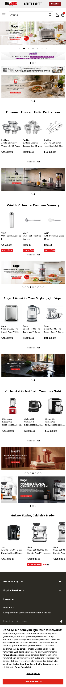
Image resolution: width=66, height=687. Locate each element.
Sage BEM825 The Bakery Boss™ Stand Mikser (53, 331)
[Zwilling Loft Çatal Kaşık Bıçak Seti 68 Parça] (54, 127)
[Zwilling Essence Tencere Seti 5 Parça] (33, 127)
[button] (19, 48)
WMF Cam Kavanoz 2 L (11, 237)
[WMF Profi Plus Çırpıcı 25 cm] (54, 220)
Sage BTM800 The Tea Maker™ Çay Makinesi (31, 331)
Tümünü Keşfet (33, 162)
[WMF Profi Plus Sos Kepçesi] (33, 220)
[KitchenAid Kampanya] (33, 365)
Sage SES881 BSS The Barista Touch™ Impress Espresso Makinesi (12, 552)
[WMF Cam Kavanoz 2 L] (11, 220)
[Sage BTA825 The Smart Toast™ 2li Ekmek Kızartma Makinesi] (11, 313)
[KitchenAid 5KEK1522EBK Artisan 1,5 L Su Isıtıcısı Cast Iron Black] (33, 406)
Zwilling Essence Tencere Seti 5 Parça (32, 144)
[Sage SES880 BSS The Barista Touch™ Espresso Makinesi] (39, 532)
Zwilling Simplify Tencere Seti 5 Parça (10, 144)
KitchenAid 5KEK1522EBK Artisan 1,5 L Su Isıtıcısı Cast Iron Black (33, 424)
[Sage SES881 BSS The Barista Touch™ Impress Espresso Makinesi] (13, 532)
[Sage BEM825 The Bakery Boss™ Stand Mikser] (54, 313)
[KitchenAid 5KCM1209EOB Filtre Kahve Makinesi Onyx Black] (54, 406)
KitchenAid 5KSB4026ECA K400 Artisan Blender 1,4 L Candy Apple (10, 424)
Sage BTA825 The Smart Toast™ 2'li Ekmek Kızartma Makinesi (9, 331)
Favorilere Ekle (15, 123)
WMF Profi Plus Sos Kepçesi (32, 237)
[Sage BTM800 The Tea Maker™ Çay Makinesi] (33, 313)
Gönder (61, 621)
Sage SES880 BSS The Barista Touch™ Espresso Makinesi (39, 552)
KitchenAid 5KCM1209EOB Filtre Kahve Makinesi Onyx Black (54, 424)
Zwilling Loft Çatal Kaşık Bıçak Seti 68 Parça (52, 145)
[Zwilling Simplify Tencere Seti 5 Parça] (11, 127)
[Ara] (50, 15)
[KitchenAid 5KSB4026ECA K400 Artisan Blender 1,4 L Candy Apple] (11, 406)
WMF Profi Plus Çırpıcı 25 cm (54, 237)
